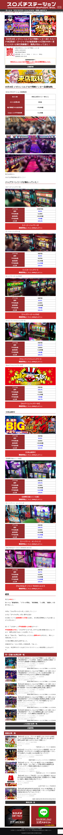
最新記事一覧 (30, 802)
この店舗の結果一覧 (30, 724)
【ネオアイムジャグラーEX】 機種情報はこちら (30, 405)
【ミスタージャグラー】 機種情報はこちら (30, 271)
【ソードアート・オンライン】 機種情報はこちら (30, 543)
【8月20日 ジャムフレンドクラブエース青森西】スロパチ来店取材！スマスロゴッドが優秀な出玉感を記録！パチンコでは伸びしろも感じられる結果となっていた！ (36, 751)
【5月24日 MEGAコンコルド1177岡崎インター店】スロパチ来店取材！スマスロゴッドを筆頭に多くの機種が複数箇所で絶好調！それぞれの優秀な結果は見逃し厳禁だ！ (36, 685)
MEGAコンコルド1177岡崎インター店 (11, 12)
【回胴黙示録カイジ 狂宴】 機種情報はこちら (30, 498)
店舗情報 (30, 728)
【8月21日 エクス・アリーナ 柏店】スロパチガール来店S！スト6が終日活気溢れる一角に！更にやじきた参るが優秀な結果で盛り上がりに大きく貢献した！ (35, 738)
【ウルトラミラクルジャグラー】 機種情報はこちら (30, 360)
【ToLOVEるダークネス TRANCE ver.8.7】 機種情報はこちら (30, 587)
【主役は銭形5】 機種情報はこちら (30, 453)
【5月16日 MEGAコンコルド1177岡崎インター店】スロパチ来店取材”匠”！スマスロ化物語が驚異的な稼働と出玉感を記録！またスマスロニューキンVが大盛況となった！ (36, 698)
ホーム (2, 12)
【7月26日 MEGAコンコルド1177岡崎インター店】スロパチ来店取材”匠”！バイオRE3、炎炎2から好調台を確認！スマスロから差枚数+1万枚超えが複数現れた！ (36, 659)
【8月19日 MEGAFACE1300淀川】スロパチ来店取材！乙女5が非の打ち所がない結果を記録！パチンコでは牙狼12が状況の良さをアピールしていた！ (36, 790)
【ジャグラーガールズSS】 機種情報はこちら (30, 316)
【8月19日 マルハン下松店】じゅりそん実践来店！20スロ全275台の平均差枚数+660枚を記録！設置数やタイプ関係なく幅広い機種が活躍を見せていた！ (36, 777)
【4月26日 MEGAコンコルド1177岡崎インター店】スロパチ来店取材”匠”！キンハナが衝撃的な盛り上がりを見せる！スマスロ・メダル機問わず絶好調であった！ (36, 711)
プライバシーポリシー (38, 830)
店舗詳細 (30, 66)
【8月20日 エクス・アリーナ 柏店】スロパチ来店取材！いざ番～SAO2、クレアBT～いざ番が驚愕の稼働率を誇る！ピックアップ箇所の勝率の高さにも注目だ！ (35, 764)
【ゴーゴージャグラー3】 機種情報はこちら (30, 226)
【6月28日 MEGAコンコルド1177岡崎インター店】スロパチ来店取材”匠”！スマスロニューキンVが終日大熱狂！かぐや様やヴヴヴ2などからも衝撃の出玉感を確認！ (36, 672)
